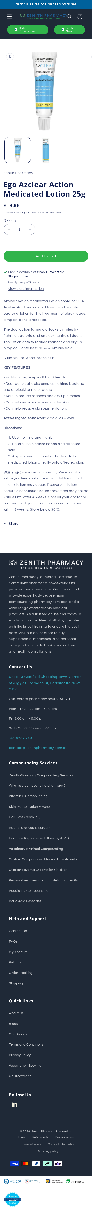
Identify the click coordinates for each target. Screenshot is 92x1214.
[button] (9, 16)
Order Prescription (27, 30)
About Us (16, 1013)
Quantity (10, 220)
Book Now (69, 30)
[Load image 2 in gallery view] (46, 150)
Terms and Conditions (26, 1044)
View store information (26, 288)
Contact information (61, 1144)
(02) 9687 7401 (21, 738)
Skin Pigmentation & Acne (29, 806)
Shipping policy (48, 1151)
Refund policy (41, 1137)
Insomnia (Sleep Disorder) (29, 827)
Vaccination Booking (25, 1065)
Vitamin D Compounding (28, 796)
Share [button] (13, 523)
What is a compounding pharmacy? (37, 785)
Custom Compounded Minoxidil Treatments (43, 859)
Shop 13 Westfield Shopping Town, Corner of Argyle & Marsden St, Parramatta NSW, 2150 (45, 683)
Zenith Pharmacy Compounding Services (41, 775)
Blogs (13, 1023)
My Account (18, 952)
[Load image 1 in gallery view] (18, 150)
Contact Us (18, 931)
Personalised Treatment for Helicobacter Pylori (46, 880)
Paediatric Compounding (29, 890)
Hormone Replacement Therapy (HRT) (39, 838)
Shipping (25, 212)
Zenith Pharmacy (44, 1131)
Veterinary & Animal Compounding (36, 849)
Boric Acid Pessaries (25, 901)
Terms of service (32, 1144)
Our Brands (18, 1034)
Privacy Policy (20, 1055)
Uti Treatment (20, 1076)
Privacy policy (64, 1137)
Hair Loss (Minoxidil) (24, 817)
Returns (15, 962)
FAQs (13, 941)
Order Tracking (21, 973)
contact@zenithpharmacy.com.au (38, 748)
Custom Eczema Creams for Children (38, 870)
